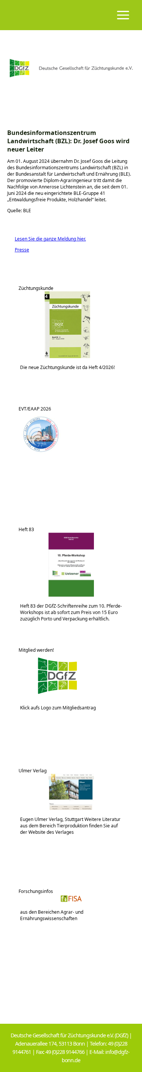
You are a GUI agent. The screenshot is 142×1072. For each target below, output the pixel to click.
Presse (18, 250)
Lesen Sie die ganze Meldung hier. (46, 239)
